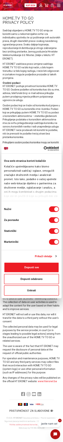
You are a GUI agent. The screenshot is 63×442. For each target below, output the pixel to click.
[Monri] (39, 404)
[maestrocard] (26, 404)
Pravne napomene (48, 418)
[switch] (54, 220)
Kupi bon (30, 5)
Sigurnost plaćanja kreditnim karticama (20, 421)
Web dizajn (23, 428)
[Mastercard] (20, 404)
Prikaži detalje (43, 256)
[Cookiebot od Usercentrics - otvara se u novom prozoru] (44, 148)
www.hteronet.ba (47, 381)
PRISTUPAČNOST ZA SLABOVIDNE (29, 410)
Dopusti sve (31, 267)
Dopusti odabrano (31, 278)
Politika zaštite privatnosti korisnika (23, 425)
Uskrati (31, 290)
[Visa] (31, 404)
